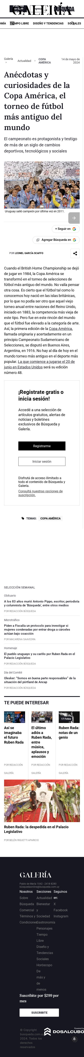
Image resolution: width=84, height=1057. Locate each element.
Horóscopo (44, 965)
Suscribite (39, 1012)
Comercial (27, 910)
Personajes (44, 928)
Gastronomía (45, 922)
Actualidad (24, 60)
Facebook (61, 910)
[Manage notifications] (74, 1039)
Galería (8, 58)
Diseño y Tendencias (48, 23)
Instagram (61, 916)
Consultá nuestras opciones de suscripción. (40, 493)
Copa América (60, 328)
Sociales (74, 23)
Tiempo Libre (19, 23)
